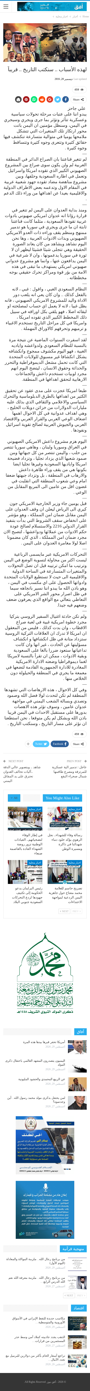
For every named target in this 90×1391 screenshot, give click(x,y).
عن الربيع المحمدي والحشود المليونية (41, 1079)
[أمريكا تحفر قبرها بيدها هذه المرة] (77, 1047)
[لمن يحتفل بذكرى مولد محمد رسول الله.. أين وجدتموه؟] (77, 1103)
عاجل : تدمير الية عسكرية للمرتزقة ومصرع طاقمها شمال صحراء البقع (69, 771)
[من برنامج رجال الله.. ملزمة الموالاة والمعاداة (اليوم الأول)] (77, 1264)
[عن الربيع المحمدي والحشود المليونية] (77, 1084)
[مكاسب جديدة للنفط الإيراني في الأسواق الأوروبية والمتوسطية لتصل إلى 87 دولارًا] (77, 1323)
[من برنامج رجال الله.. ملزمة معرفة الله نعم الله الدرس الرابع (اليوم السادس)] (77, 1283)
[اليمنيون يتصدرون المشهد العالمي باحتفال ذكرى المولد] (77, 1066)
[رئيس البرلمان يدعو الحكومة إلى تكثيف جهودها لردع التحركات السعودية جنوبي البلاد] (25, 872)
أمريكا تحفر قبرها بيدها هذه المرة (44, 1042)
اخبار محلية (75, 809)
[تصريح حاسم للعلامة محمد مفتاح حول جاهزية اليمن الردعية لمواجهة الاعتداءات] (65, 872)
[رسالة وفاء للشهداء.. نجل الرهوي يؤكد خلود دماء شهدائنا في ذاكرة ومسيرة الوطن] (65, 819)
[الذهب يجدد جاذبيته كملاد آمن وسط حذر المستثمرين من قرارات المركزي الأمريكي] (77, 1342)
